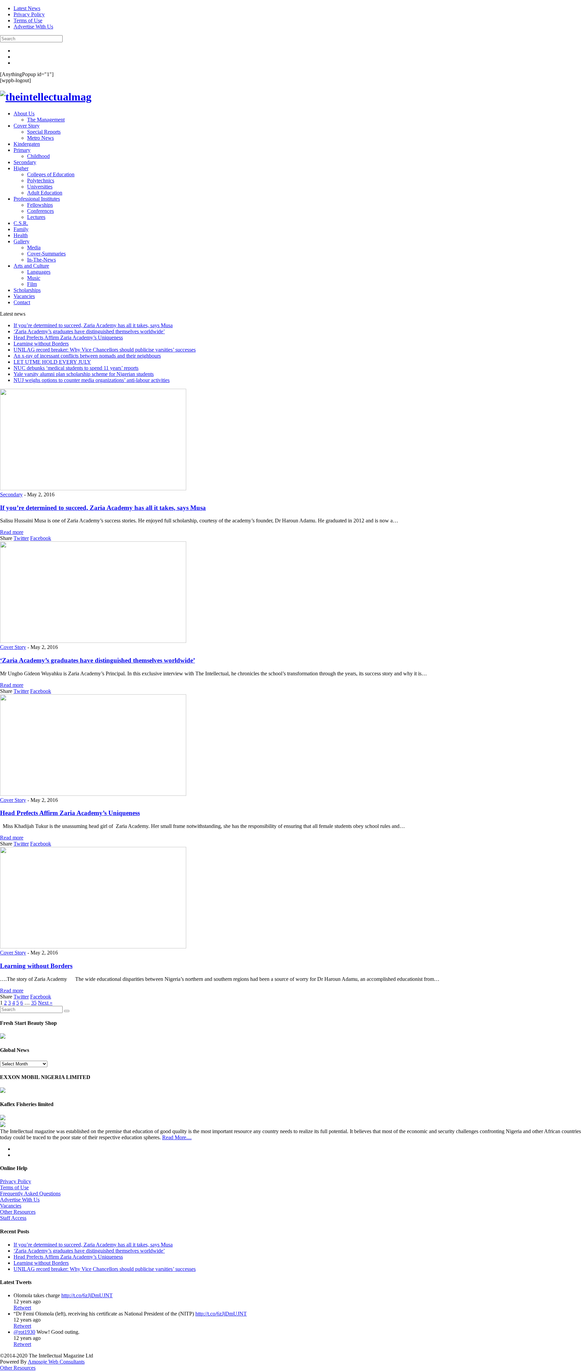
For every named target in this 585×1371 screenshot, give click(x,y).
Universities (39, 186)
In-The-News (41, 260)
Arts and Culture (31, 266)
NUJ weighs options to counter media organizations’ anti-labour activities (92, 380)
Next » (45, 1003)
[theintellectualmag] (45, 97)
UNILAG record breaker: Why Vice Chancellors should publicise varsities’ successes (105, 350)
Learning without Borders (41, 343)
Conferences (40, 211)
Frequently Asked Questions (30, 1193)
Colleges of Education (50, 174)
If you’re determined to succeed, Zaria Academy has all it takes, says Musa (93, 325)
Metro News (40, 138)
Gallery (21, 241)
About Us (24, 113)
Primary (22, 150)
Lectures (36, 217)
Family (21, 229)
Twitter (21, 538)
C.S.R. (21, 223)
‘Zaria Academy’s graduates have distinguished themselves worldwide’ (89, 331)
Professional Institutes (37, 199)
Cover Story (27, 126)
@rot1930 (24, 1332)
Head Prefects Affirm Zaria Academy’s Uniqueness (68, 337)
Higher (21, 168)
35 (34, 1003)
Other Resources (18, 1212)
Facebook (40, 538)
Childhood (38, 156)
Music (33, 278)
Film (32, 284)
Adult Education (44, 193)
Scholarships (27, 290)
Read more (11, 532)
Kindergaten (27, 144)
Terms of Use (28, 20)
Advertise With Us (33, 26)
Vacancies (24, 296)
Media (34, 247)
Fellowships (40, 205)
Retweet (22, 1307)
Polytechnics (40, 180)
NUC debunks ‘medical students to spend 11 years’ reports (76, 368)
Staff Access (13, 1218)
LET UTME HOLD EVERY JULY (52, 362)
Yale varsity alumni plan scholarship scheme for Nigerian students (84, 374)
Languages (38, 272)
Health (21, 235)
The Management (46, 119)
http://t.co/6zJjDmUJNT (87, 1295)
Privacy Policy (29, 14)
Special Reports (44, 132)
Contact (22, 302)
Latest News (27, 8)
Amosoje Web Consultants (56, 1362)
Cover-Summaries (46, 253)
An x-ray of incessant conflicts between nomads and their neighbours (87, 356)
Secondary (25, 162)
